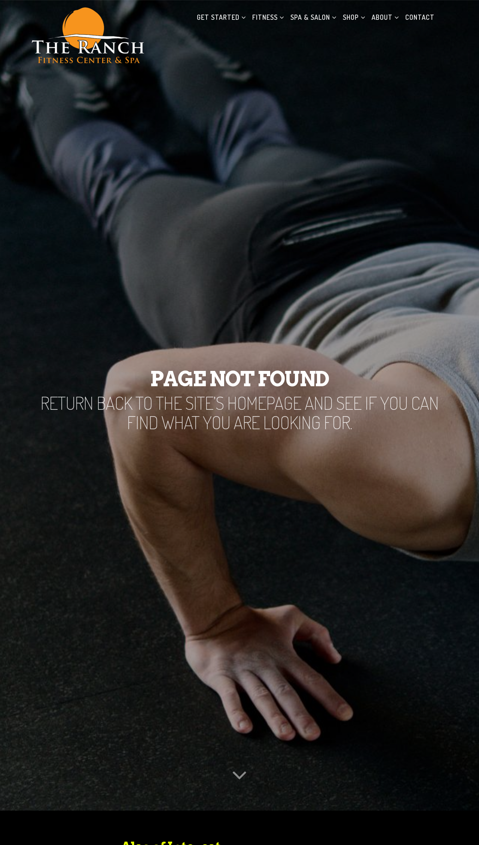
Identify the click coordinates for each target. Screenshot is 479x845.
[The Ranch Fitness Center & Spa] (88, 17)
